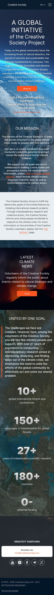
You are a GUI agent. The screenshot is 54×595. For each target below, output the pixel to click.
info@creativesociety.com (27, 553)
